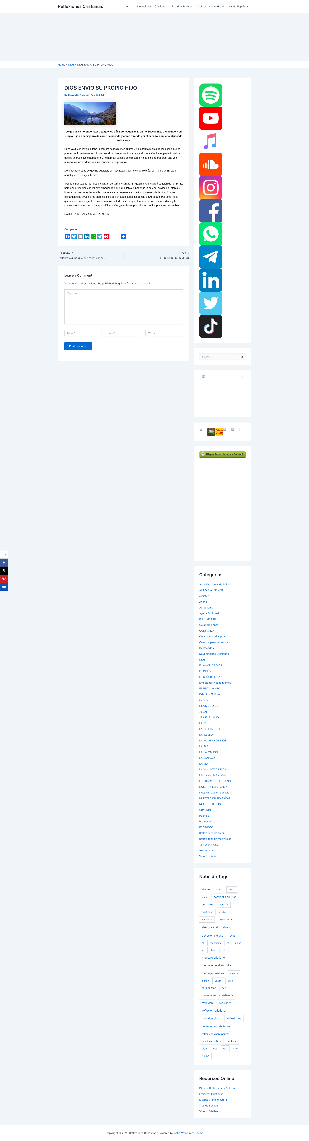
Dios (232, 935)
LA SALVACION (208, 752)
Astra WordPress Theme (188, 1133)
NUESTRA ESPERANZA (213, 786)
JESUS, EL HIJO (209, 717)
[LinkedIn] (210, 280)
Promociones (207, 821)
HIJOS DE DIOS (208, 705)
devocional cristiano (216, 927)
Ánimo (203, 601)
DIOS (202, 659)
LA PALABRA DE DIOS (212, 740)
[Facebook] (210, 210)
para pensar (209, 987)
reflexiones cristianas (216, 1026)
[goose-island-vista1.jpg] (90, 113)
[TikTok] (210, 326)
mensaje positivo (213, 973)
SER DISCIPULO (209, 844)
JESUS (203, 711)
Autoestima (206, 607)
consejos (207, 904)
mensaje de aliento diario (218, 965)
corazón (224, 904)
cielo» (232, 889)
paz (224, 988)
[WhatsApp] (210, 233)
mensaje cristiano (213, 957)
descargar (206, 919)
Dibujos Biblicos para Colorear (217, 1088)
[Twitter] (210, 303)
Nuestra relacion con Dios (215, 792)
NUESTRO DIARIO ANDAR (214, 798)
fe (228, 942)
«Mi (225, 1048)
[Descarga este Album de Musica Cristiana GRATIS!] (222, 393)
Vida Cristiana (207, 856)
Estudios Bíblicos (182, 6)
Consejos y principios (212, 636)
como (204, 897)
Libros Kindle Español (212, 775)
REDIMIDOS (206, 827)
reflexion (207, 1002)
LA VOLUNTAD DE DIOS (214, 769)
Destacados (206, 648)
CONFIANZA (206, 630)
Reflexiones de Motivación (215, 838)
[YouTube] (210, 118)
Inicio (129, 6)
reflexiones (234, 1018)
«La (215, 1048)
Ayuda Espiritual (238, 6)
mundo (205, 980)
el (203, 942)
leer (224, 950)
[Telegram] (210, 256)
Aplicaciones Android (211, 6)
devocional (225, 919)
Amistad (204, 596)
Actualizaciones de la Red (215, 584)
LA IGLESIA (206, 734)
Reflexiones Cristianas (80, 6)
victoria (232, 1041)
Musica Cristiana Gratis (213, 1099)
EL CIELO (205, 671)
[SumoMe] (4, 587)
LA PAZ (203, 746)
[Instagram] (210, 187)
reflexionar (225, 1002)
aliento (206, 889)
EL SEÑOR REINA (209, 676)
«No (235, 1048)
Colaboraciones (208, 624)
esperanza (215, 943)
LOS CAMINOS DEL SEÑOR (215, 781)
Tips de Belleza (208, 1105)
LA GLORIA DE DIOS (211, 729)
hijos (213, 950)
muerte (234, 973)
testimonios (206, 850)
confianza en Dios (225, 897)
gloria (238, 943)
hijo (203, 950)
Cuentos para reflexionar (214, 642)
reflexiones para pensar (215, 1033)
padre (218, 980)
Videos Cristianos (210, 1111)
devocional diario (212, 935)
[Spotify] (210, 95)
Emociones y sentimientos (215, 682)
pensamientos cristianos (217, 995)
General (204, 700)
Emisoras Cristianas (211, 1094)
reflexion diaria (211, 1018)
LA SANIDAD (207, 757)
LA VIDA (204, 763)
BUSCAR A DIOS (209, 619)
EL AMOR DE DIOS (210, 665)
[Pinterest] (4, 579)
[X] (4, 571)
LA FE (202, 723)
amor (219, 889)
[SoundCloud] (210, 164)
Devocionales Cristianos (152, 6)
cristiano (223, 912)
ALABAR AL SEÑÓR (211, 590)
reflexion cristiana (214, 1010)
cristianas (207, 912)
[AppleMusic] (210, 141)
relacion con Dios (211, 1041)
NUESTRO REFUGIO (211, 804)
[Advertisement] (154, 37)
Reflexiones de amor (211, 833)
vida (204, 1048)
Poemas (204, 815)
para (230, 980)
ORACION (205, 809)
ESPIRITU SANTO (209, 688)
